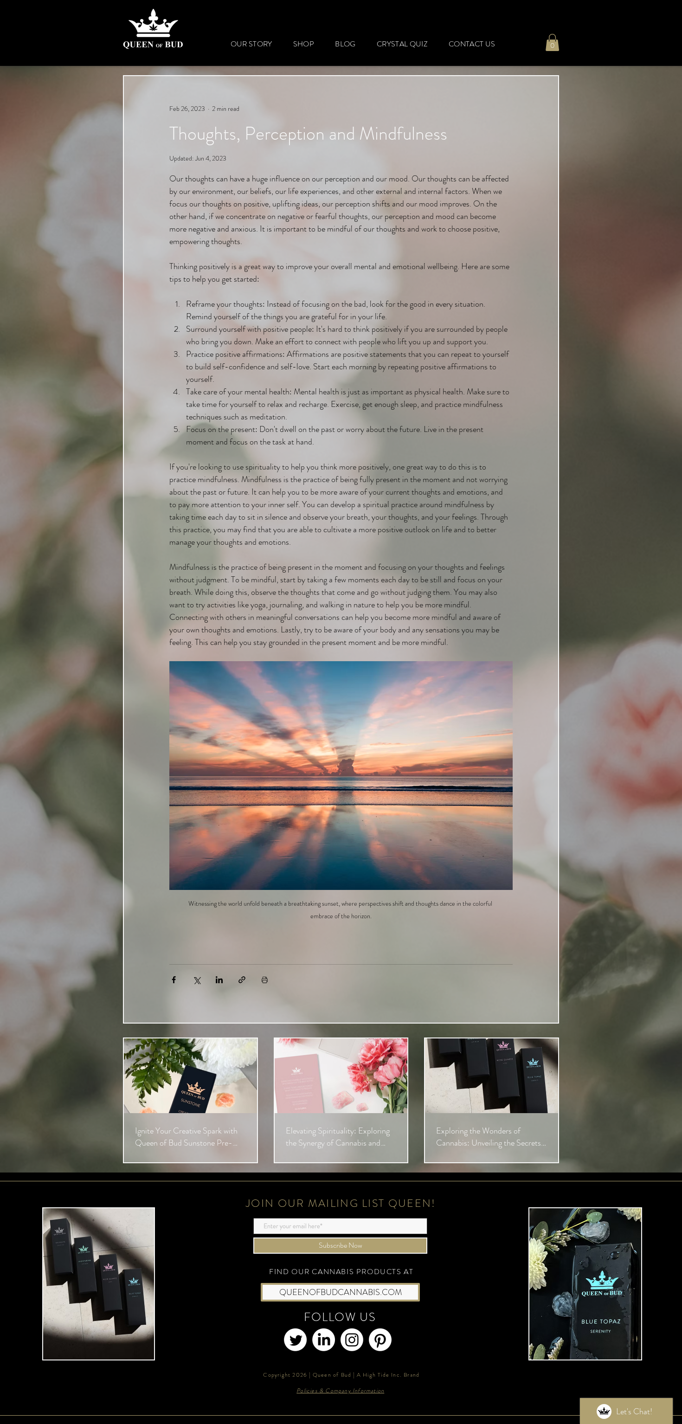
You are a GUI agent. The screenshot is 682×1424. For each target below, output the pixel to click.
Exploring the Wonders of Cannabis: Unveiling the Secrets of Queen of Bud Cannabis (488, 1137)
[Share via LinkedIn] (219, 979)
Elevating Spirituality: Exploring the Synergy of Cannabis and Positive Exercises (338, 1137)
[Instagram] (352, 1339)
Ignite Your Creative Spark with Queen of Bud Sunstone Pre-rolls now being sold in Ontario (186, 1137)
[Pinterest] (380, 1339)
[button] (552, 42)
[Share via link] (242, 979)
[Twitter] (295, 1339)
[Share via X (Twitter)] (196, 979)
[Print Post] (264, 979)
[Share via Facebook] (173, 979)
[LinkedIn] (323, 1339)
